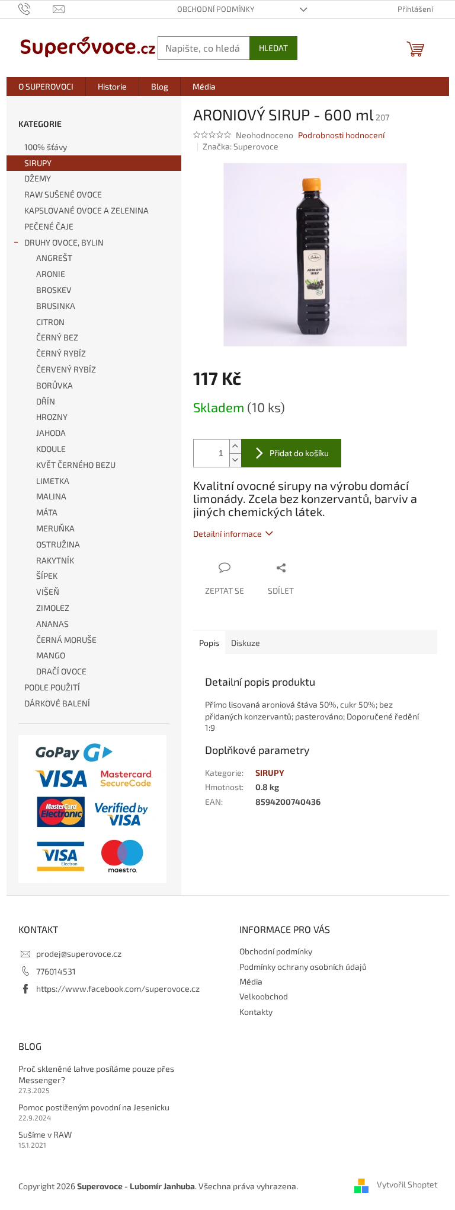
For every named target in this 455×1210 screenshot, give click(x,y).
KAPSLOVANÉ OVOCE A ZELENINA (86, 210)
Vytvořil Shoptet (407, 1185)
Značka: (240, 146)
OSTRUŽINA (58, 544)
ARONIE (50, 274)
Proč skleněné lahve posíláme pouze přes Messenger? (96, 1074)
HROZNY (52, 417)
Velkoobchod (263, 996)
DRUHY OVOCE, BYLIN (64, 242)
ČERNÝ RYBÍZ (61, 353)
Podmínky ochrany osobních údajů (303, 966)
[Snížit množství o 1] (235, 460)
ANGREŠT (54, 258)
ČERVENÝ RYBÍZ (66, 369)
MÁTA (46, 512)
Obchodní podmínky (215, 9)
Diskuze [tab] (245, 643)
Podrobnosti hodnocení (341, 135)
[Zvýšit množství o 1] (235, 446)
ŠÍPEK (46, 576)
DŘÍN (45, 401)
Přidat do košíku (299, 453)
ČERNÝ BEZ (57, 337)
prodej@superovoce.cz (78, 953)
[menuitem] (46, 86)
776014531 (56, 971)
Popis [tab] (209, 643)
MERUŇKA (55, 528)
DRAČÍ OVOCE (61, 671)
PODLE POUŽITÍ (52, 687)
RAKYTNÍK (55, 560)
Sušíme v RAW (45, 1134)
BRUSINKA (55, 306)
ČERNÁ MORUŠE (66, 640)
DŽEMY (37, 178)
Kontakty (256, 1012)
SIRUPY (38, 163)
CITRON (50, 322)
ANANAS (52, 624)
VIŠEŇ (47, 592)
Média (250, 981)
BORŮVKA (54, 385)
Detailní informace (227, 533)
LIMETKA (52, 481)
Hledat (273, 48)
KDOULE (51, 449)
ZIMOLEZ (52, 608)
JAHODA (51, 433)
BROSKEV (54, 290)
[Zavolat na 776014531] (35, 8)
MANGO (50, 655)
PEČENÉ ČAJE (48, 226)
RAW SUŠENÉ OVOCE (63, 194)
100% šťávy (45, 147)
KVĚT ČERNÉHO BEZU (76, 465)
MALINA (51, 496)
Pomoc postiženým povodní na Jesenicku (93, 1107)
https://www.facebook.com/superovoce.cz (118, 988)
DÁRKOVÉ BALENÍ (57, 703)
